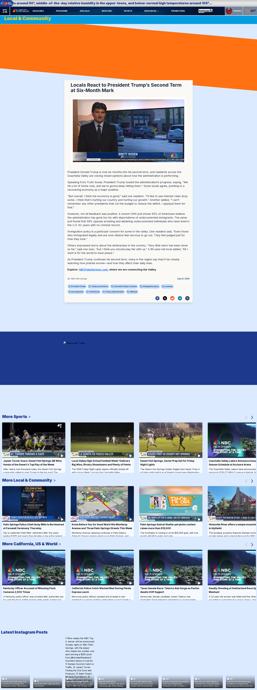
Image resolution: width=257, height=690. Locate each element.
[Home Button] (21, 11)
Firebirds (237, 11)
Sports (128, 11)
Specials (85, 11)
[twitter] (165, 298)
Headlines (38, 11)
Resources (150, 11)
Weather (107, 11)
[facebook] (157, 298)
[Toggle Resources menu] (158, 11)
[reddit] (172, 298)
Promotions (178, 11)
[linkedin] (180, 298)
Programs (61, 11)
